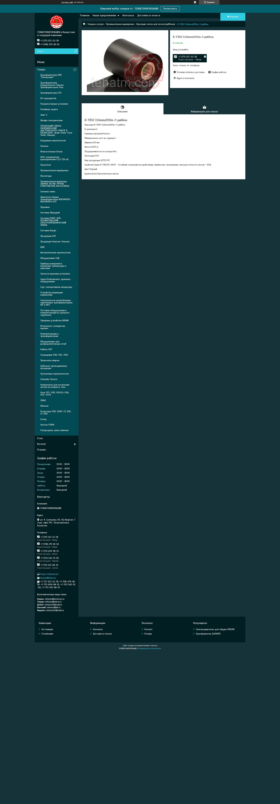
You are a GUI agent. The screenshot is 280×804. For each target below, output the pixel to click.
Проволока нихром (49, 360)
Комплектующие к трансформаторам (49, 334)
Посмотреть (170, 8)
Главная (84, 15)
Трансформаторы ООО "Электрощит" (51, 76)
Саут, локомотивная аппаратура (56, 287)
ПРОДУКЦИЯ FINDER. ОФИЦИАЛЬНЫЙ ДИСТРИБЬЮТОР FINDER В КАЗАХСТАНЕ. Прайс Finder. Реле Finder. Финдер (56, 130)
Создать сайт (67, 2)
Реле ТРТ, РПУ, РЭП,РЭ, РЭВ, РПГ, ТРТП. (54, 393)
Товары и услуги (96, 24)
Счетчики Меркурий (50, 212)
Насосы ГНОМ (47, 424)
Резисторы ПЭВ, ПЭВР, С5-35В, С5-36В (55, 412)
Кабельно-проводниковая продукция (53, 367)
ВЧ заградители (48, 98)
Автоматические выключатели (55, 252)
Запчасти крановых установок (55, 273)
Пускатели (45, 165)
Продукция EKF (48, 236)
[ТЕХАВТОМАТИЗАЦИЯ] (56, 21)
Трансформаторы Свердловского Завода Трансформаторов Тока (52, 85)
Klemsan (44, 406)
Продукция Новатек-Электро (55, 241)
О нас (40, 438)
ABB (42, 247)
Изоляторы (46, 176)
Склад (43, 419)
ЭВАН (43, 400)
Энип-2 (43, 115)
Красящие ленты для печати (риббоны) (155, 24)
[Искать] (75, 51)
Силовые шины (47, 191)
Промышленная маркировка (120, 24)
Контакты (128, 15)
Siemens (44, 146)
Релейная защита (49, 109)
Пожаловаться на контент (149, 648)
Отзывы (41, 449)
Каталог (41, 444)
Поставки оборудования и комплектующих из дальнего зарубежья (55, 312)
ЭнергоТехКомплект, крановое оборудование (55, 280)
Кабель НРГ (46, 349)
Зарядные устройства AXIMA (54, 320)
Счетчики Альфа (48, 230)
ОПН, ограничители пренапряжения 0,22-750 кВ (54, 158)
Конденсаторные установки (54, 103)
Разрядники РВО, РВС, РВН (54, 355)
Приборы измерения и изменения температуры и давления (53, 266)
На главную (47, 629)
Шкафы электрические (51, 120)
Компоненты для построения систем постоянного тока (54, 385)
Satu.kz (154, 645)
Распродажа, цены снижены (54, 430)
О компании (47, 633)
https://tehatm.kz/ (49, 574)
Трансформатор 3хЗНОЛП (208, 633)
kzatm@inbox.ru (48, 577)
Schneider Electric (48, 379)
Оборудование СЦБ (49, 258)
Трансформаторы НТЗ (50, 92)
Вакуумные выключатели (53, 140)
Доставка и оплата (148, 15)
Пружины (45, 207)
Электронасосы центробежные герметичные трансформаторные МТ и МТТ (56, 302)
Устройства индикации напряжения (51, 293)
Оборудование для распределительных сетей (53, 342)
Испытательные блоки (51, 151)
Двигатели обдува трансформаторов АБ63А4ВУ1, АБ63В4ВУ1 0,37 (55, 199)
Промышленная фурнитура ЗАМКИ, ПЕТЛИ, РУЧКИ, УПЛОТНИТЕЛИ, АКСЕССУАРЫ (54, 183)
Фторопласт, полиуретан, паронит (52, 327)
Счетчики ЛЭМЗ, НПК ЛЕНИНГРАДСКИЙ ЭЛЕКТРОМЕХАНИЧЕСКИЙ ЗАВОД (53, 221)
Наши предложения (104, 15)
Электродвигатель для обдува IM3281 (215, 629)
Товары (41, 69)
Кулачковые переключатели (54, 373)
